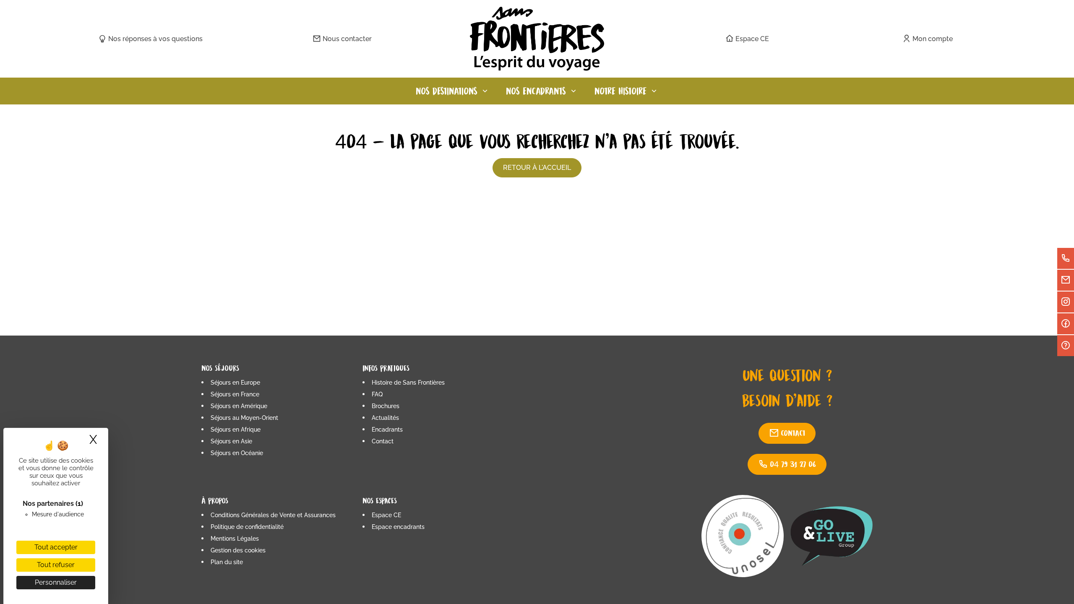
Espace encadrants (398, 526)
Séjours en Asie (231, 441)
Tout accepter (56, 547)
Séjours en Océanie (237, 453)
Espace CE (752, 39)
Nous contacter (347, 39)
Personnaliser (56, 582)
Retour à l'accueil (537, 168)
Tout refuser (56, 565)
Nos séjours (220, 368)
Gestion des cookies (238, 550)
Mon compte (932, 39)
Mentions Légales (235, 538)
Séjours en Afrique (236, 429)
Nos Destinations (446, 91)
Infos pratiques (385, 368)
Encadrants (387, 429)
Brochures (385, 406)
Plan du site (227, 562)
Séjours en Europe (235, 382)
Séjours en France (235, 394)
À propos (214, 500)
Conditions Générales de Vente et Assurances (273, 515)
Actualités (385, 417)
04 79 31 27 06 (793, 464)
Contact (383, 441)
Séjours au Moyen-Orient (244, 417)
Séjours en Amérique (239, 406)
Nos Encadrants (536, 91)
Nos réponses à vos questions (155, 39)
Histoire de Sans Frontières (408, 382)
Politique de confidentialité (247, 526)
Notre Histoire (620, 91)
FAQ (377, 394)
